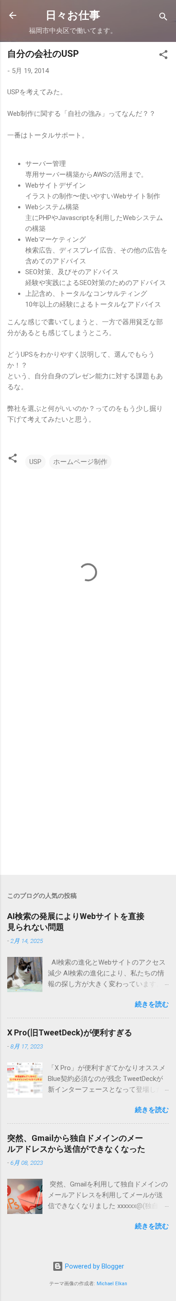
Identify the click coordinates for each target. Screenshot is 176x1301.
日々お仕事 (73, 15)
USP (35, 462)
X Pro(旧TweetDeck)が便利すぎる (69, 1032)
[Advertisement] (88, 772)
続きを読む (152, 1004)
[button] (163, 56)
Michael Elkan (112, 1284)
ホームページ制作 (80, 462)
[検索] (163, 18)
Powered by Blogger (93, 1266)
